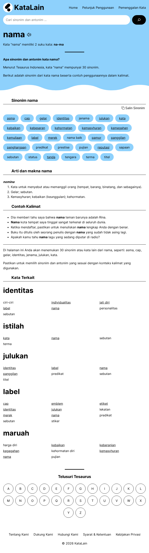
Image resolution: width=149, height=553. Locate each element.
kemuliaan (14, 138)
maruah (16, 433)
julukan (104, 118)
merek (52, 138)
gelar (43, 118)
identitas (63, 118)
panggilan (118, 138)
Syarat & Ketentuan (97, 534)
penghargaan (16, 147)
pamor (96, 138)
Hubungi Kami (68, 534)
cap (27, 118)
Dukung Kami (43, 534)
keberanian (108, 445)
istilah (13, 326)
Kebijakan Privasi (128, 534)
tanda (51, 157)
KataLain (29, 7)
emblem (57, 403)
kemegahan (119, 128)
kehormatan (63, 128)
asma (11, 118)
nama (55, 308)
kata (122, 118)
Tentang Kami (19, 534)
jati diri (105, 302)
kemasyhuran (91, 128)
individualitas (61, 302)
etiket (104, 403)
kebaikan (13, 128)
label (34, 138)
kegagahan (11, 451)
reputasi (103, 147)
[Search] (139, 20)
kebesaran (37, 128)
